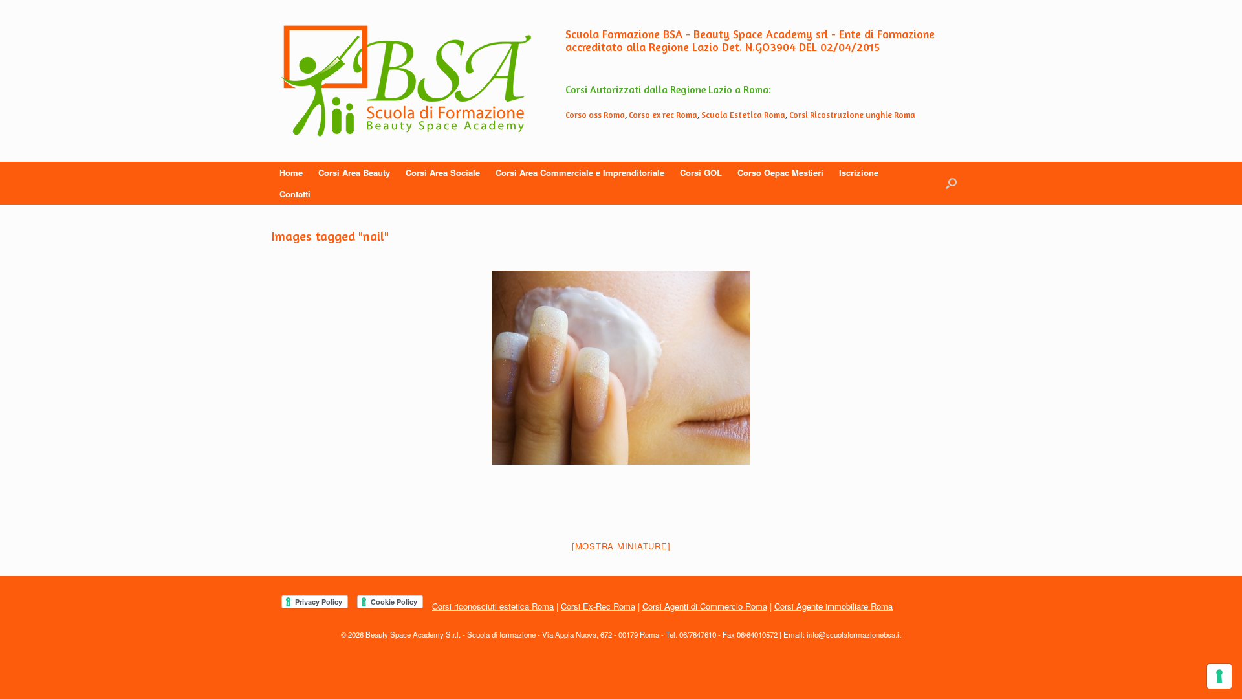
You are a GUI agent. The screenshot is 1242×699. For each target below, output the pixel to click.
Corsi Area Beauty (354, 172)
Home (291, 172)
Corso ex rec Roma (663, 114)
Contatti (294, 194)
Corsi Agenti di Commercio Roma (704, 606)
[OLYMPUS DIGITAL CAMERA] (621, 368)
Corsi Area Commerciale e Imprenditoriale (580, 172)
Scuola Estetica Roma (743, 114)
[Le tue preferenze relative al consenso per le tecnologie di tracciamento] (1219, 676)
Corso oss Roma (595, 114)
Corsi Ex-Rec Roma (598, 606)
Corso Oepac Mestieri (780, 172)
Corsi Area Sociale (443, 172)
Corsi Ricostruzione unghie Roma (852, 114)
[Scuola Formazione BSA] (406, 80)
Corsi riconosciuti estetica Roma (493, 606)
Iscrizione (858, 172)
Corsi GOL (701, 172)
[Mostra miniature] (621, 546)
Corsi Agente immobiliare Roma (833, 606)
